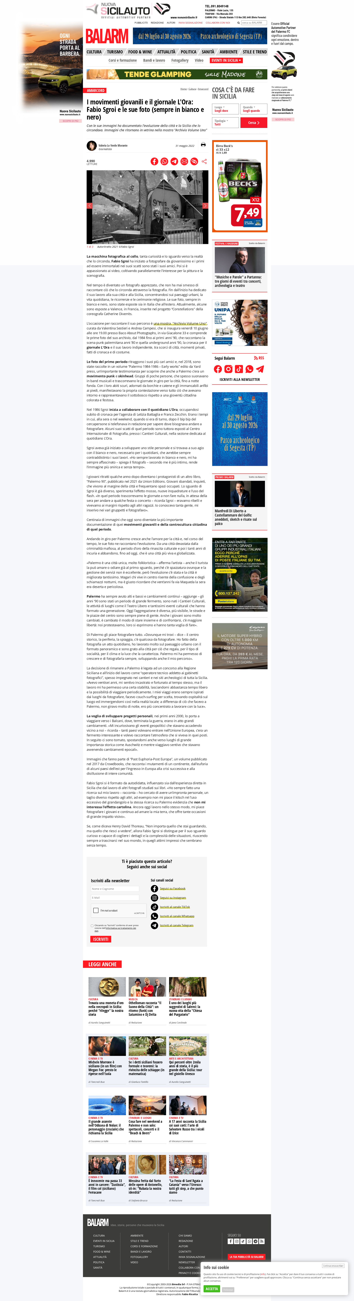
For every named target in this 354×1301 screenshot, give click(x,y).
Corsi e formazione (123, 60)
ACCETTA (212, 1288)
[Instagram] (154, 897)
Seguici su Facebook (172, 888)
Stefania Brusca (139, 1200)
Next (205, 206)
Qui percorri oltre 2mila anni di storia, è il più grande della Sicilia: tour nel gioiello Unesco (185, 1068)
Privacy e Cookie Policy (195, 1273)
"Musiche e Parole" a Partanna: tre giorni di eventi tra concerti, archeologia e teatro (238, 281)
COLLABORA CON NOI (218, 22)
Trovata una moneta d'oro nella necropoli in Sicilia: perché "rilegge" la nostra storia (106, 1008)
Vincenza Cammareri (182, 1141)
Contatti (185, 1251)
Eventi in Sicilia (103, 1241)
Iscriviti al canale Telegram (176, 925)
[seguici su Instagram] (237, 1241)
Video (199, 60)
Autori (183, 1246)
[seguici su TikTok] (243, 1241)
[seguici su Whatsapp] (249, 1241)
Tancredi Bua (98, 1082)
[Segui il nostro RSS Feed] (262, 1241)
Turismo (99, 1246)
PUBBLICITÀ (141, 22)
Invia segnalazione (192, 1257)
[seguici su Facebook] (230, 1241)
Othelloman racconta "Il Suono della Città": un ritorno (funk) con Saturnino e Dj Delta (145, 1008)
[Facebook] (154, 888)
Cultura (192, 88)
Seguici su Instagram (173, 897)
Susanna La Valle (99, 1141)
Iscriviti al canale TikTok (175, 907)
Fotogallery (179, 60)
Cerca (252, 122)
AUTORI (171, 22)
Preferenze (228, 1290)
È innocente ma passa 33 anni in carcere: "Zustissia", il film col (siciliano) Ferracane (107, 1186)
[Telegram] (154, 925)
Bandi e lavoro (154, 60)
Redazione (136, 1022)
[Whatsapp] (154, 916)
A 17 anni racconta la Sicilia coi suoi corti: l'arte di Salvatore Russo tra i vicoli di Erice (187, 1127)
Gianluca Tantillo (139, 1082)
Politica (98, 1262)
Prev (90, 206)
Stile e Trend (139, 1241)
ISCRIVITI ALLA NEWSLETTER (240, 379)
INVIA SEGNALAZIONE (190, 22)
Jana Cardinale (179, 1022)
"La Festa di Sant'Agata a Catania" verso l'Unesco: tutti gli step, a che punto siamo (186, 1186)
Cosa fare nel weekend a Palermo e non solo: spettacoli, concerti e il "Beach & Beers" (145, 1127)
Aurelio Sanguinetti (100, 1022)
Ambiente (137, 1235)
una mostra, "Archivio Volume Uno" (180, 323)
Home (184, 88)
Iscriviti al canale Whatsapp (177, 916)
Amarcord (203, 88)
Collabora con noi (192, 1267)
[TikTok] (154, 907)
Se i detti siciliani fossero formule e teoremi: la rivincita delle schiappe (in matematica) (146, 1068)
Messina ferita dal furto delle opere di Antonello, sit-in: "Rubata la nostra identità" (145, 1186)
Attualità (100, 1257)
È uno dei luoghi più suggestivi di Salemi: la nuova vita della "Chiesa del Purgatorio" (185, 1008)
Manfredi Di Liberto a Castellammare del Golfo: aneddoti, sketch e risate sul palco (236, 517)
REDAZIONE (157, 22)
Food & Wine (101, 1251)
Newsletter (187, 1262)
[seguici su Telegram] (255, 1241)
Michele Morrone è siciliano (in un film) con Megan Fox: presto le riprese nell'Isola (105, 1068)
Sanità (97, 1267)
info (263, 1274)
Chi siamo (185, 1235)
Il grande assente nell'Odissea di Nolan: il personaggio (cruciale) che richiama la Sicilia (106, 1127)
